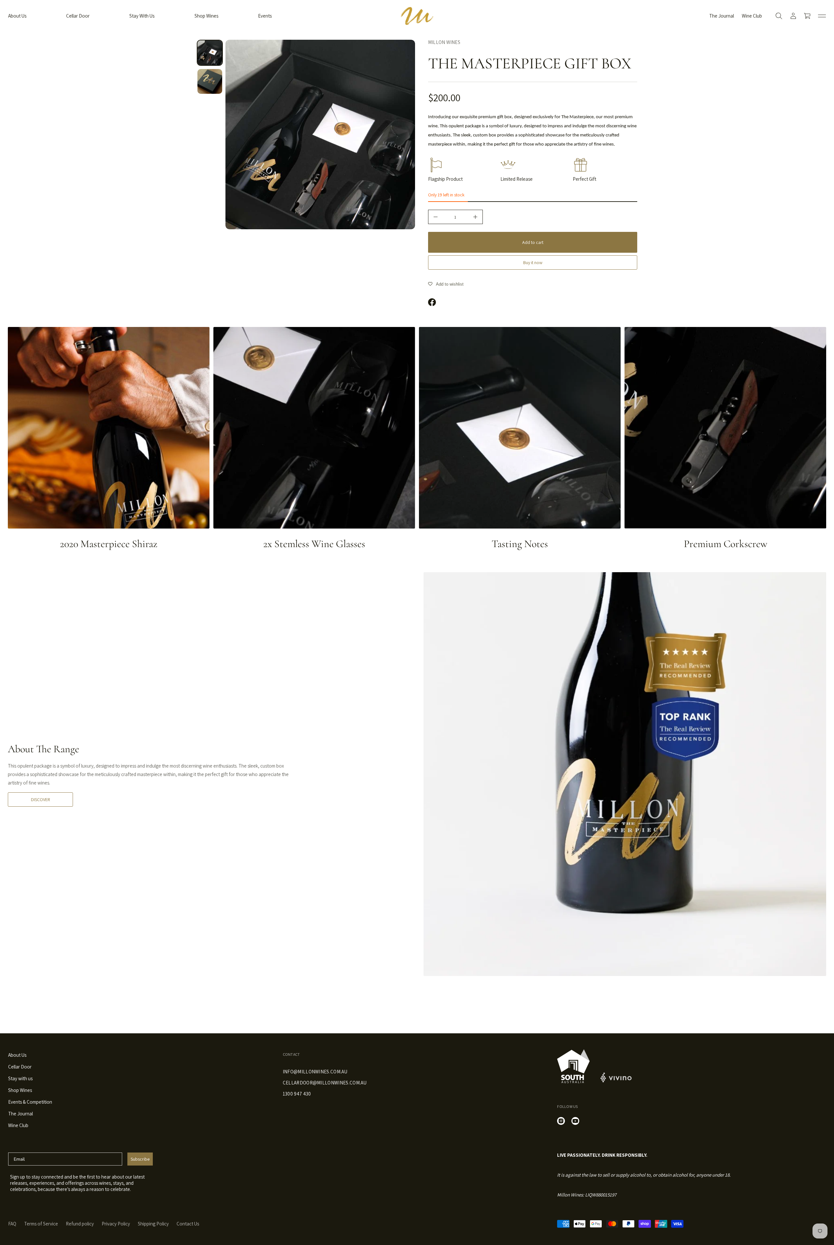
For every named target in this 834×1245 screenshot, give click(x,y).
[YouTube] (575, 1121)
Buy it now (532, 262)
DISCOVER (40, 799)
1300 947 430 (297, 1094)
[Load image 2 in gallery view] (209, 81)
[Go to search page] (779, 16)
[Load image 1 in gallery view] (209, 52)
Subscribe (140, 1159)
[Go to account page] (793, 16)
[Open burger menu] (822, 16)
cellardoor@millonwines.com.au (325, 1083)
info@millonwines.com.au (315, 1071)
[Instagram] (561, 1121)
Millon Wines (444, 42)
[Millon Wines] (417, 16)
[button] (779, 16)
